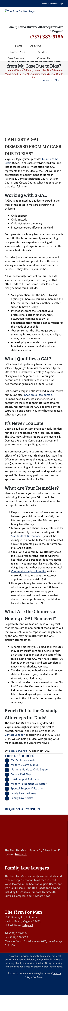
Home (9, 70)
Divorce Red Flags (21, 774)
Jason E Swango (17, 750)
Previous (47, 80)
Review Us (21, 854)
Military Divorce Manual (25, 765)
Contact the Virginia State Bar (28, 571)
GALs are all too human (38, 395)
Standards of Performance (26, 536)
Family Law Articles (22, 798)
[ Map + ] (27, 925)
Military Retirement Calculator (28, 783)
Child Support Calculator (25, 779)
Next (57, 80)
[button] (59, 58)
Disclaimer (37, 977)
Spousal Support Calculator (27, 788)
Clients (45, 3)
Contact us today (15, 734)
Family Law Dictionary (24, 793)
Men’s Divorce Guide (23, 760)
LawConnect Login (56, 3)
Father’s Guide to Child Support (30, 769)
